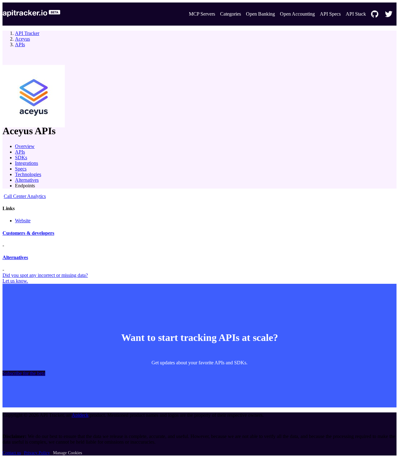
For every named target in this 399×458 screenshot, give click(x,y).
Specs (20, 168)
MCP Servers (202, 14)
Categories (230, 14)
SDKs (21, 157)
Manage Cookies (67, 453)
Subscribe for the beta (23, 373)
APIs (20, 44)
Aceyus (22, 39)
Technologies (28, 174)
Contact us (11, 453)
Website (23, 220)
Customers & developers (28, 233)
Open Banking (260, 14)
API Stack (356, 14)
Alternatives (27, 180)
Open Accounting (297, 14)
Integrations (26, 163)
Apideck (80, 415)
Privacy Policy (37, 453)
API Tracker (27, 33)
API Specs (330, 14)
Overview (25, 146)
